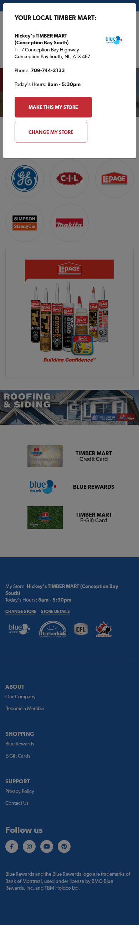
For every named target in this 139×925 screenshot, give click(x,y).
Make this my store (53, 107)
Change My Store (51, 132)
